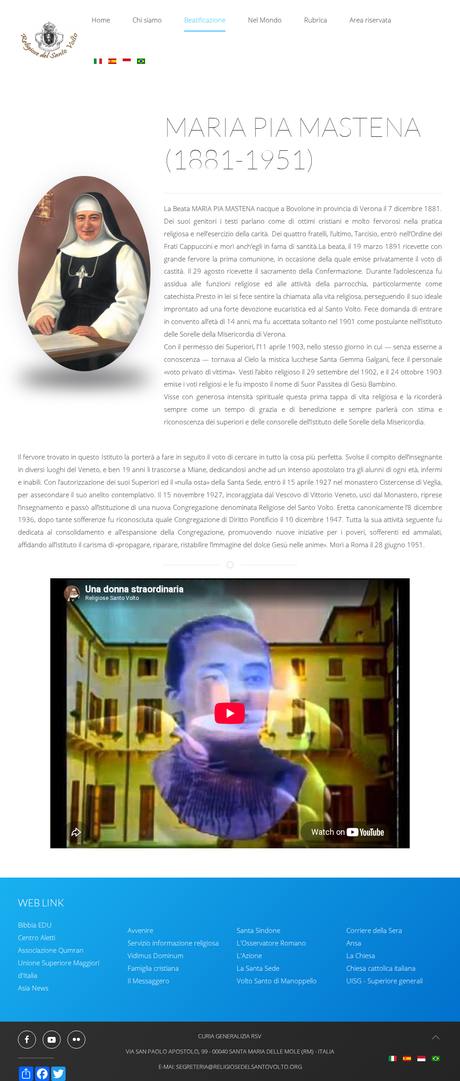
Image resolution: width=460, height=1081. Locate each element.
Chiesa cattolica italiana (381, 968)
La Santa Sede (258, 968)
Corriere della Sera (374, 930)
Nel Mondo (265, 19)
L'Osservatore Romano (271, 942)
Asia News (33, 987)
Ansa (353, 942)
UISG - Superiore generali (384, 980)
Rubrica (315, 19)
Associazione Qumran (51, 950)
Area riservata (370, 19)
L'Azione (249, 955)
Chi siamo (147, 19)
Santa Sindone (258, 930)
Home (101, 19)
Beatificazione (205, 19)
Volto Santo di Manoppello (277, 980)
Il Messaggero (148, 980)
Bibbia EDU (35, 924)
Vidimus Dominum (155, 955)
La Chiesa (360, 955)
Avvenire (140, 930)
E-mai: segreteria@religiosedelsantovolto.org (230, 1067)
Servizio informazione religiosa (173, 942)
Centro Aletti (36, 937)
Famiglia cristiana (153, 968)
